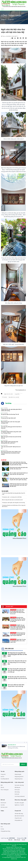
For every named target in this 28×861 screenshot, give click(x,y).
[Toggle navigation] (2, 9)
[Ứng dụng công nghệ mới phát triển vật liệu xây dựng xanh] (5, 469)
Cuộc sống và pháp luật (20, 796)
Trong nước (3, 774)
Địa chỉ (10, 840)
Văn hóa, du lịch (4, 807)
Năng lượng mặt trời (19, 776)
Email (23, 840)
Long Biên (17, 394)
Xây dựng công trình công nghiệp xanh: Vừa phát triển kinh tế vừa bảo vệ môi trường (11, 453)
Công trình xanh (18, 818)
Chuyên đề (11, 19)
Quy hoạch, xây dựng (19, 785)
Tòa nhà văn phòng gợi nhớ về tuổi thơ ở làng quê (11, 427)
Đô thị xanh (17, 789)
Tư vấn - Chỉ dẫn (11, 744)
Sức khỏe (3, 805)
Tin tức (3, 771)
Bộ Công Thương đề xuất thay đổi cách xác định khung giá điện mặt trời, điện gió (17, 670)
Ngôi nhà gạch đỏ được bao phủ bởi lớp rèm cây (11, 437)
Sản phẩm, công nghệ (19, 802)
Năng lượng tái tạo (19, 778)
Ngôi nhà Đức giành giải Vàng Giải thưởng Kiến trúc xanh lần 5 (9, 442)
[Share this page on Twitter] (20, 38)
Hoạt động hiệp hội (5, 778)
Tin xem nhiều (5, 491)
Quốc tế (2, 776)
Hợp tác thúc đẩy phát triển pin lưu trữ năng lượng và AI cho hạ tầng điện (17, 662)
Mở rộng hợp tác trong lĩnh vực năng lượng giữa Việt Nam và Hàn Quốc (17, 654)
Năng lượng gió (18, 774)
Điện (2, 785)
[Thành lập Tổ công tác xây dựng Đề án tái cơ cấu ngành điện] (5, 641)
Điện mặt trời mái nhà (19, 815)
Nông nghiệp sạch (18, 820)
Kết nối (3, 800)
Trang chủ (3, 19)
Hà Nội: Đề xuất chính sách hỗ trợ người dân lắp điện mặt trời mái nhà (17, 677)
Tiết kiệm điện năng (19, 813)
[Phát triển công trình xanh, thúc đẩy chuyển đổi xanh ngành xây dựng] (5, 480)
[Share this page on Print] (15, 38)
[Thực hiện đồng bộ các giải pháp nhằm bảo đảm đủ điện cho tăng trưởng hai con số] (5, 611)
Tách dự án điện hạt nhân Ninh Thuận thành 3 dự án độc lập (16, 685)
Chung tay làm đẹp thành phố (8, 418)
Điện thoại (17, 840)
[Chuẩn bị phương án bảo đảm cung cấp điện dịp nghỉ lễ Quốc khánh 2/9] (5, 634)
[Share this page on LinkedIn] (23, 38)
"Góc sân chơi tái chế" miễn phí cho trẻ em (11, 447)
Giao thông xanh (5, 823)
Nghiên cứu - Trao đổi (19, 805)
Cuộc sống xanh (19, 782)
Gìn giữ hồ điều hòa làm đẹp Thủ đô (10, 414)
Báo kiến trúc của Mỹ (14, 397)
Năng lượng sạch (9, 648)
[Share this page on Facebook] (26, 38)
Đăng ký (23, 764)
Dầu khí (2, 787)
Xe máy (2, 829)
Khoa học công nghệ (20, 800)
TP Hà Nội (4, 397)
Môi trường (17, 792)
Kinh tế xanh (3, 802)
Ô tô (2, 826)
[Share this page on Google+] (18, 38)
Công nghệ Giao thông (5, 831)
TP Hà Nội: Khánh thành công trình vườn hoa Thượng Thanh (11, 432)
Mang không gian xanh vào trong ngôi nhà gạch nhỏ (10, 422)
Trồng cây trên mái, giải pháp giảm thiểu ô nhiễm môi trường (11, 410)
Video (2, 810)
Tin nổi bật (3, 460)
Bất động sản (17, 787)
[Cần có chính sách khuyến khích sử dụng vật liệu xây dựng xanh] (5, 474)
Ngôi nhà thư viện (8, 394)
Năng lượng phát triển (7, 782)
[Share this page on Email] (12, 38)
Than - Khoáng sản (4, 789)
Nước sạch (17, 794)
